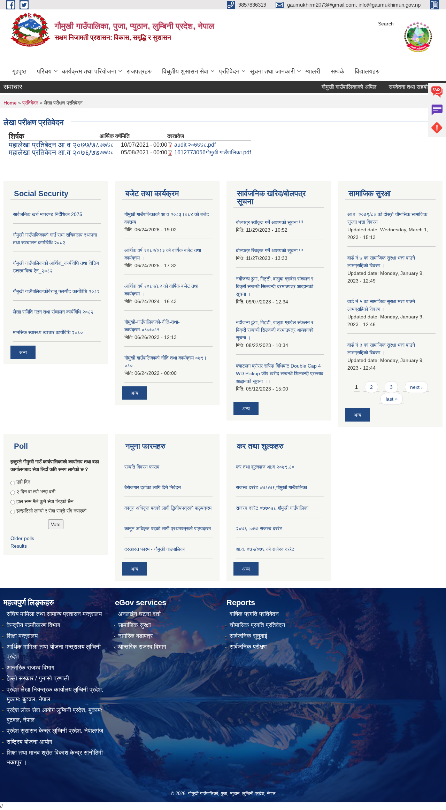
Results (18, 546)
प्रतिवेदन (229, 71)
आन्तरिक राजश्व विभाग (30, 667)
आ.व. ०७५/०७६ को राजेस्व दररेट (265, 549)
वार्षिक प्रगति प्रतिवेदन (254, 614)
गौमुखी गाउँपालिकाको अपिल (334, 87)
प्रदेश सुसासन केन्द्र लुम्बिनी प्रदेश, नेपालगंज (55, 730)
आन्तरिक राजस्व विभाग (142, 646)
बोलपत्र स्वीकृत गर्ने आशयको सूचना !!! (269, 222)
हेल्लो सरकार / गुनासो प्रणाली (38, 678)
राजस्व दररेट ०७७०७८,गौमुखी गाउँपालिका (272, 508)
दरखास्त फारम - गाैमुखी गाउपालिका (154, 549)
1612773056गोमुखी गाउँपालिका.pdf (212, 152)
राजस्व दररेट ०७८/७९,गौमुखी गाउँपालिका (271, 487)
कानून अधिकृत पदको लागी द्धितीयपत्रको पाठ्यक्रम (168, 508)
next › (416, 387)
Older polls (22, 538)
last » (392, 399)
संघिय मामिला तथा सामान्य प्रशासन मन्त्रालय (54, 614)
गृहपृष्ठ (19, 71)
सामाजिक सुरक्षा (134, 625)
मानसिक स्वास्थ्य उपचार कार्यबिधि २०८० (48, 332)
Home (10, 103)
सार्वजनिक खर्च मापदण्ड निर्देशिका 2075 (47, 214)
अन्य (23, 352)
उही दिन (23, 482)
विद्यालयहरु (367, 71)
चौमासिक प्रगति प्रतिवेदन (257, 625)
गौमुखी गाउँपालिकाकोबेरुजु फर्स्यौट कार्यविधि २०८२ (56, 291)
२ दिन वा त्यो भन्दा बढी (35, 491)
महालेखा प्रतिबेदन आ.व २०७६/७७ (54, 152)
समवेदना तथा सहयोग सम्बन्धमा (404, 87)
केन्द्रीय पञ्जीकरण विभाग (33, 625)
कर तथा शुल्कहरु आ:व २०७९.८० (265, 467)
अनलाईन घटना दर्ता (139, 614)
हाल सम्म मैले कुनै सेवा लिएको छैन (45, 501)
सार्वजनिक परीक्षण (248, 646)
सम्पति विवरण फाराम (141, 467)
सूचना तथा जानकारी (272, 71)
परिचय (44, 71)
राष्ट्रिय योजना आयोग (29, 742)
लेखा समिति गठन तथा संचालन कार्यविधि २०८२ (53, 312)
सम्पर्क (337, 71)
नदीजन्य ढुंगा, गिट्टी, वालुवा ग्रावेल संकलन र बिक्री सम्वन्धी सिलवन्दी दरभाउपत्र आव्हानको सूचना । (274, 286)
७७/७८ (107, 145)
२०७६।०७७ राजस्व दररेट (259, 528)
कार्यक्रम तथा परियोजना (89, 71)
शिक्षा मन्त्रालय (22, 636)
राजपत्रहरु (139, 71)
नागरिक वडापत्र (135, 636)
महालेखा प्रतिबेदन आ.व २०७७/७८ (54, 145)
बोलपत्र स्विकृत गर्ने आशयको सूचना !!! (269, 250)
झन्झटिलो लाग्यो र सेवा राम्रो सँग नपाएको (51, 511)
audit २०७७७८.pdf (195, 145)
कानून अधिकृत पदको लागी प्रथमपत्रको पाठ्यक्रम (167, 528)
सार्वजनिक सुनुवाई (248, 636)
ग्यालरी (312, 71)
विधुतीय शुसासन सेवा (185, 71)
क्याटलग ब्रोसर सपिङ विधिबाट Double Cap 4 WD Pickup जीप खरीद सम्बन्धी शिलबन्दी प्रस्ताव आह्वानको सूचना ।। (279, 373)
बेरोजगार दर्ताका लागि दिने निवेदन (152, 487)
